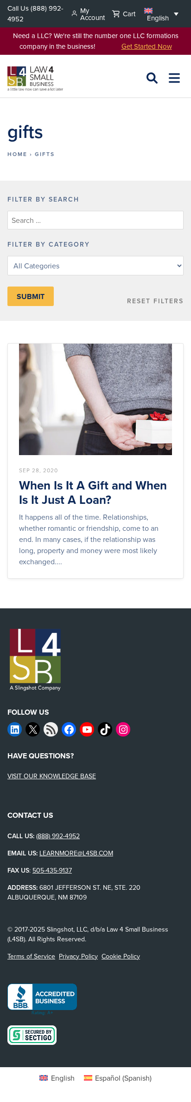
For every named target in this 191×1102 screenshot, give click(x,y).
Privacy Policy (78, 956)
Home (17, 154)
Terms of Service (31, 956)
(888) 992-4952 (58, 836)
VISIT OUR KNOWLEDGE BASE (51, 776)
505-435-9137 (52, 870)
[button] (161, 13)
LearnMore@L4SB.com (76, 853)
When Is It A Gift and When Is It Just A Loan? (93, 492)
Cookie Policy (121, 956)
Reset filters (155, 301)
